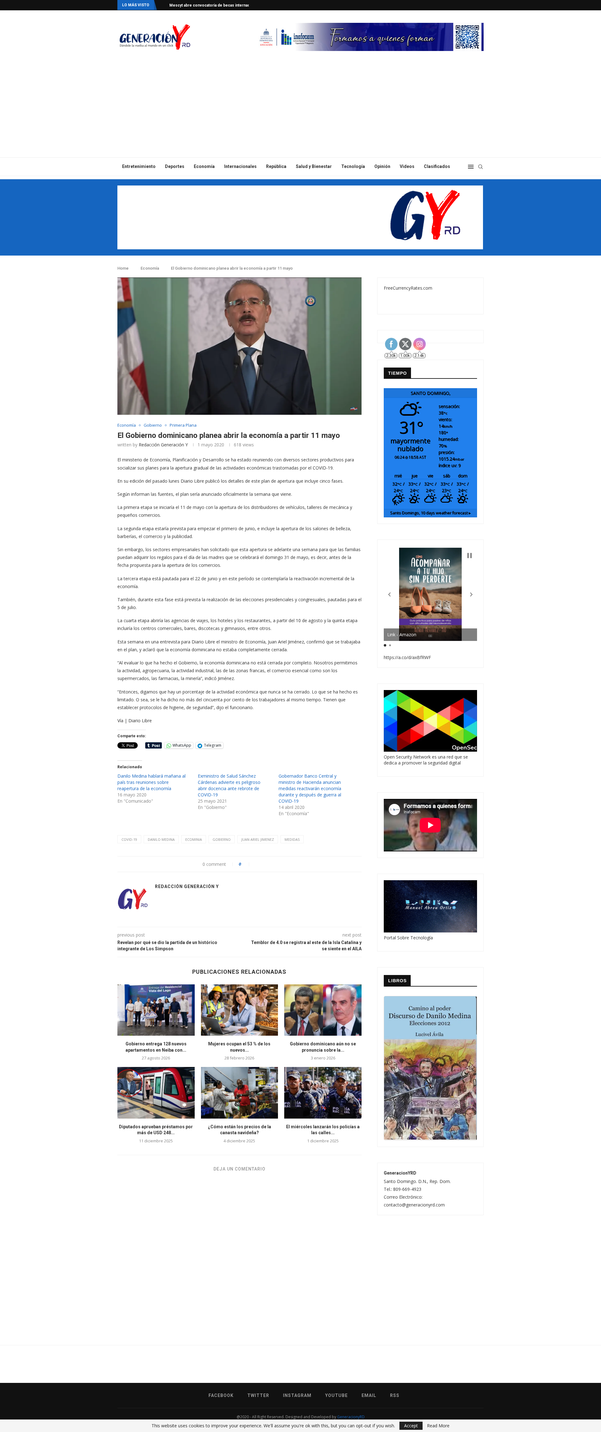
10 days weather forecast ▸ (430, 512)
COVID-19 (129, 839)
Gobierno (153, 425)
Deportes (174, 166)
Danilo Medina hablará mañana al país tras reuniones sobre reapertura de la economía (151, 782)
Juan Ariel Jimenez (257, 839)
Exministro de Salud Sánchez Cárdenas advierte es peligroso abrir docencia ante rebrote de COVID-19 (229, 785)
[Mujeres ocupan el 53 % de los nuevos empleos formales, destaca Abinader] (239, 1010)
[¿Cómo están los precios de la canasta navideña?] (239, 1092)
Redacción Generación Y (163, 445)
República (276, 166)
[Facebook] (457, 5)
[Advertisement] (300, 110)
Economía (204, 166)
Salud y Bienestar (314, 166)
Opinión (382, 166)
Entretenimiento (139, 166)
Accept (411, 1426)
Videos (407, 166)
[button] (389, 594)
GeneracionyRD (351, 1416)
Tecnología (353, 166)
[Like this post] (247, 864)
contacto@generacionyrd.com (414, 1205)
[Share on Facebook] (257, 864)
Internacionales (240, 166)
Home (123, 268)
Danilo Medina (161, 839)
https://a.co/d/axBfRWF (407, 657)
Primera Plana (183, 425)
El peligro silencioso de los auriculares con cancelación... (221, 5)
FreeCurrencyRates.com (408, 288)
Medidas (292, 839)
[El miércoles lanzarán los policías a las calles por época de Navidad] (323, 1092)
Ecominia (193, 839)
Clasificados (437, 166)
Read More (438, 1426)
